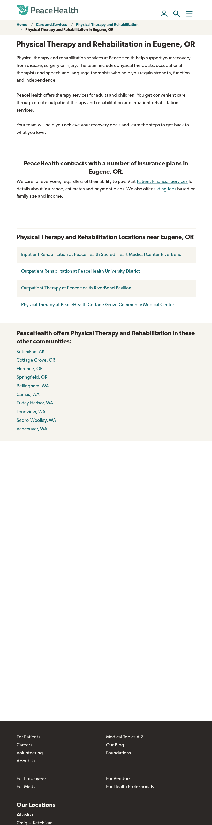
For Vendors (118, 779)
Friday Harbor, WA (35, 403)
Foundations (118, 753)
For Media (27, 787)
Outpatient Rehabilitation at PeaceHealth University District (80, 271)
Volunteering (30, 753)
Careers (24, 745)
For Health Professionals (130, 787)
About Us (26, 761)
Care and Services (51, 25)
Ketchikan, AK (30, 352)
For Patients (28, 737)
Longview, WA (31, 412)
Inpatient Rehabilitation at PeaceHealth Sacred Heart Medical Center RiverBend (101, 255)
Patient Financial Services (162, 182)
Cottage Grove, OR (36, 360)
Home (22, 25)
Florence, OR (30, 369)
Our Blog (115, 745)
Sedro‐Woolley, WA (36, 420)
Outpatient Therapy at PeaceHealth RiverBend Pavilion (76, 288)
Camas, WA (28, 395)
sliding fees (165, 189)
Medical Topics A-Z (124, 737)
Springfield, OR (32, 377)
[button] (176, 13)
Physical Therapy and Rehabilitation (107, 25)
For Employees (31, 779)
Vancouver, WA (32, 429)
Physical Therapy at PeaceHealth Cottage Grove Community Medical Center (97, 305)
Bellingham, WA (33, 386)
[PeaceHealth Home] (48, 10)
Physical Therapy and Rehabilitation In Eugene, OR (69, 30)
